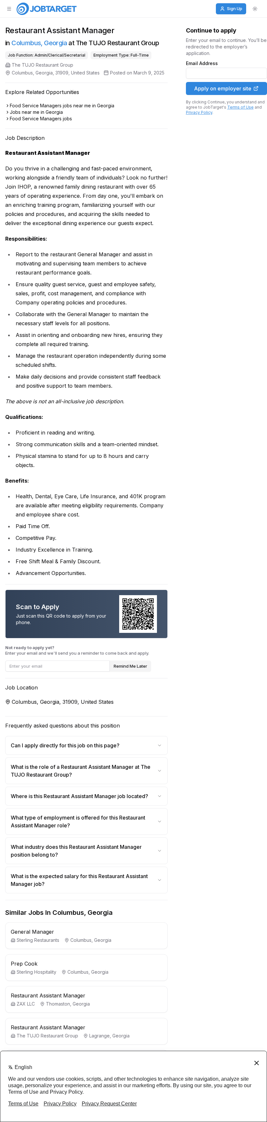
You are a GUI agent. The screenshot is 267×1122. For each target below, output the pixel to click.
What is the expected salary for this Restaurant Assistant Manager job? (79, 880)
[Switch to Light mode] (254, 8)
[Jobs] (46, 8)
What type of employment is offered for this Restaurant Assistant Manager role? (78, 821)
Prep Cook (24, 963)
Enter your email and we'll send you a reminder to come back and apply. (77, 650)
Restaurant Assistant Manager (48, 995)
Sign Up (234, 8)
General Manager (32, 931)
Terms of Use (240, 107)
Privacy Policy (199, 112)
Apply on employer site (222, 88)
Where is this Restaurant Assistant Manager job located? (79, 796)
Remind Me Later (130, 666)
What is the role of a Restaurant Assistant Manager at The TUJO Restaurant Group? (80, 771)
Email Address (202, 63)
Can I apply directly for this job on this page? (65, 745)
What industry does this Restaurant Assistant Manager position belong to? (76, 851)
